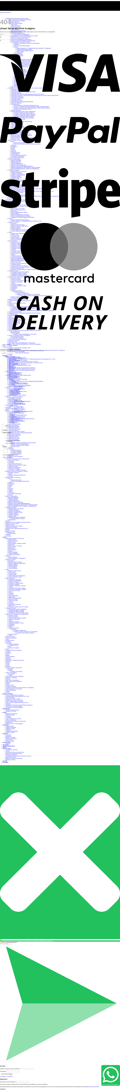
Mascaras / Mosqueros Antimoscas (16, 475)
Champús (8, 703)
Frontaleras (11, 449)
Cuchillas (8, 651)
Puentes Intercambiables (17, 420)
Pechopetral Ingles (18, 406)
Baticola (13, 422)
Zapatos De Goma (10, 524)
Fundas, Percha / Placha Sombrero (25, 633)
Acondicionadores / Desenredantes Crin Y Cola (17, 696)
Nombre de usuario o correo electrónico (10, 1068)
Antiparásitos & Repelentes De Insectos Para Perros (21, 418)
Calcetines (11, 594)
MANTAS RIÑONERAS (14, 501)
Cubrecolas (11, 462)
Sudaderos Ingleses (13, 513)
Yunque (7, 665)
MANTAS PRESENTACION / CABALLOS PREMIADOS (22, 506)
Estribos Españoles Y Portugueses (22, 385)
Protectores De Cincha (19, 404)
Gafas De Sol (11, 596)
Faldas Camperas (12, 634)
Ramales (8, 521)
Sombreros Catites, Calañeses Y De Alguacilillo (25, 631)
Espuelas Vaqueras (13, 564)
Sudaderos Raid (12, 516)
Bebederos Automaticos (11, 713)
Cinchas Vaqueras (18, 403)
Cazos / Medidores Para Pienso (13, 718)
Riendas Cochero (15, 446)
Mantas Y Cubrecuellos (11, 496)
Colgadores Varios (10, 728)
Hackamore (11, 492)
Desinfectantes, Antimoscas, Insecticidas (18, 384)
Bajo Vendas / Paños (13, 460)
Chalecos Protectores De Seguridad (14, 676)
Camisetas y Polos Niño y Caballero (17, 589)
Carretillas (8, 716)
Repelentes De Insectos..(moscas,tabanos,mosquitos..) (21, 367)
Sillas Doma (14, 24)
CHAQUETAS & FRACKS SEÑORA (17, 609)
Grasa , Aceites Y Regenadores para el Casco (19, 365)
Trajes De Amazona (13, 616)
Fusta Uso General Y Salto (15, 577)
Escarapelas (11, 674)
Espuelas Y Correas (10, 559)
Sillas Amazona (12, 366)
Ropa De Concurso (13, 599)
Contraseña (3, 1071)
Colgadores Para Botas (14, 554)
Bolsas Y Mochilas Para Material (14, 681)
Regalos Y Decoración (16, 671)
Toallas (10, 346)
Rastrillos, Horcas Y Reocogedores (14, 723)
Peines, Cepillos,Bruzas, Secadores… (15, 695)
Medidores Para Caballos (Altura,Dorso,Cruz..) (17, 528)
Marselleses (11, 625)
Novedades (8, 407)
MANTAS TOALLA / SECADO (15, 502)
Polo (9, 487)
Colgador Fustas (10, 726)
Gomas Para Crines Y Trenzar (13, 698)
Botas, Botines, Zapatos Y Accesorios (15, 538)
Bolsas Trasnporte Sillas (14, 378)
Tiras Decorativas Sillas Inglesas (19, 383)
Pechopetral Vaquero (19, 407)
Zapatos (10, 550)
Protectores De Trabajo (14, 468)
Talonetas (8, 661)
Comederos (8, 717)
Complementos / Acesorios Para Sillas (20, 42)
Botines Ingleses (12, 549)
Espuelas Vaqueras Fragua (15, 562)
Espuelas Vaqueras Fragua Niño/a (16, 563)
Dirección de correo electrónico (8, 1081)
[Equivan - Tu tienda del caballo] (5, 12)
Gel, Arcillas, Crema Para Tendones (14, 707)
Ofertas (7, 410)
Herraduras (8, 652)
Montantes (10, 455)
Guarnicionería (9, 405)
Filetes (10, 478)
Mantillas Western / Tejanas (18, 518)
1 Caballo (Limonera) (13, 644)
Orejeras (10, 473)
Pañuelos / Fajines (13, 615)
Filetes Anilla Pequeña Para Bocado (20, 481)
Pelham (10, 486)
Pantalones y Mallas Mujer (14, 580)
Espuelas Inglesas (12, 565)
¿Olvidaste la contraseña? (6, 1076)
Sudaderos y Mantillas (11, 507)
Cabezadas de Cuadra (14, 426)
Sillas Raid (11, 369)
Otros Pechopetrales (19, 412)
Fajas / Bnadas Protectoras (15, 463)
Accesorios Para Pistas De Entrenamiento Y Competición (20, 687)
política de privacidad (93, 1086)
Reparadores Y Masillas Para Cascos (15, 660)
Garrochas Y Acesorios (11, 677)
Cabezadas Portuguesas (14, 434)
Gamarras (10, 447)
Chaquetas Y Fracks (11, 608)
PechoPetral (14, 405)
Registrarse (3, 1089)
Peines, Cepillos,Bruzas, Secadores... (17, 364)
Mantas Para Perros (10, 759)
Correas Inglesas (12, 567)
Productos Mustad (10, 656)
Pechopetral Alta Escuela (20, 411)
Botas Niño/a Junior (13, 541)
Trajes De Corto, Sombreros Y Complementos (17, 614)
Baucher (10, 485)
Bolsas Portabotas (12, 552)
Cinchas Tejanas (18, 400)
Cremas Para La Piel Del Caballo (14, 706)
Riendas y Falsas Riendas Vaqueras (20, 445)
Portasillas (8, 730)
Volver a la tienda (10, 443)
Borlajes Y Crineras (10, 531)
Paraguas (8, 682)
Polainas (8, 555)
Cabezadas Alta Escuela (14, 429)
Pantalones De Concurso (14, 579)
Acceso (10, 1074)
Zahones (10, 354)
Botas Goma (11, 544)
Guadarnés (8, 387)
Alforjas (13, 421)
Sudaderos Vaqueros (13, 514)
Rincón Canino (7, 748)
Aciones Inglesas (15, 390)
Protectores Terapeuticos (14, 467)
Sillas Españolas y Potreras (18, 20)
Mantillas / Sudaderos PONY (15, 512)
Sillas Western (11, 368)
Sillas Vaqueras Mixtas (16, 23)
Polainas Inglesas (12, 557)
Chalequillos (11, 624)
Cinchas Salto (17, 399)
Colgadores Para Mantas (12, 731)
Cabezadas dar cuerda (14, 437)
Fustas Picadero (12, 574)
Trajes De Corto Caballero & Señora (17, 618)
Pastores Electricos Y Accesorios (16, 351)
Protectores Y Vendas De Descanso (17, 470)
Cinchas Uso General (19, 401)
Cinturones (11, 593)
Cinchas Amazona (18, 396)
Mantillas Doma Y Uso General (16, 508)
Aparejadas (11, 398)
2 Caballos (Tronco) (13, 645)
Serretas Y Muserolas (13, 440)
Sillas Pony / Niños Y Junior (15, 374)
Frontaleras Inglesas (16, 450)
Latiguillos (13, 381)
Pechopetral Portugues (19, 409)
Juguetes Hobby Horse (11, 408)
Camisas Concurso (13, 600)
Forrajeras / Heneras (11, 686)
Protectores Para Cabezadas (15, 456)
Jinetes (5, 537)
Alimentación (6, 708)
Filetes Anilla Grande (16, 480)
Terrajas (8, 664)
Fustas (7, 569)
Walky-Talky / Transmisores (12, 680)
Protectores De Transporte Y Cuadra (17, 465)
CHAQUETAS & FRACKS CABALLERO (18, 613)
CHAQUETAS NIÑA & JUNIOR (16, 611)
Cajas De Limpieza (10, 697)
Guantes (10, 592)
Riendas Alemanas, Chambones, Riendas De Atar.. (23, 442)
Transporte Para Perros (11, 754)
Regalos (10, 670)
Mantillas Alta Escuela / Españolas (16, 517)
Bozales (8, 529)
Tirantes (10, 620)
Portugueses (11, 483)
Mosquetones (11, 385)
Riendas (10, 441)
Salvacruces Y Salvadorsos (18, 417)
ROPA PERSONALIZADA (14, 598)
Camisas (10, 626)
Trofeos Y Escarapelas (11, 672)
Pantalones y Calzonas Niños (15, 583)
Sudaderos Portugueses (14, 511)
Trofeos (10, 675)
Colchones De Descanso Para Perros (17, 415)
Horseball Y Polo (10, 685)
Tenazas (8, 662)
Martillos (8, 655)
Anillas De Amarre (10, 715)
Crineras (10, 476)
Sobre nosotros (7, 4)
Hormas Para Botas (13, 553)
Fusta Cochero (12, 402)
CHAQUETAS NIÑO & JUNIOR (16, 610)
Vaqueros (10, 482)
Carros (7, 639)
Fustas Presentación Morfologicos (16, 575)
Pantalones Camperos (13, 584)
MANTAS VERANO (13, 498)
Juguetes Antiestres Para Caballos (14, 526)
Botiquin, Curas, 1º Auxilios (12, 523)
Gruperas (13, 416)
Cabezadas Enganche (13, 439)
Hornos (7, 654)
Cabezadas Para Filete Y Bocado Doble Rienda (20, 432)
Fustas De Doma (12, 573)
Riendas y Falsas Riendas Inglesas (20, 444)
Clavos (7, 649)
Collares (10, 413)
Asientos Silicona (15, 380)
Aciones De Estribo (16, 393)
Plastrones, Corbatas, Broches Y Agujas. (18, 606)
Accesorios (11, 397)
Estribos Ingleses (18, 386)
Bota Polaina (11, 548)
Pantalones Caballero (13, 582)
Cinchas (13, 395)
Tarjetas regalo (12, 533)
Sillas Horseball (12, 371)
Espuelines (11, 560)
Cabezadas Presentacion (14, 435)
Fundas (13, 414)
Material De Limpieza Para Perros (16, 416)
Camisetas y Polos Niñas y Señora (16, 588)
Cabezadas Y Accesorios (12, 425)
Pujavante (8, 657)
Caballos (5, 355)
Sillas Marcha (11, 370)
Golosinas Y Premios (11, 711)
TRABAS (8, 534)
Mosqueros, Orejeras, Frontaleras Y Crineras (17, 471)
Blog (4, 5)
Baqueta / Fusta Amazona (14, 570)
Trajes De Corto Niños (13, 619)
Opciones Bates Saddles (14, 424)
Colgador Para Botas (11, 727)
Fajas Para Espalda (13, 595)
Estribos (13, 384)
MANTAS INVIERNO (13, 497)
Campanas (11, 461)
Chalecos (10, 587)
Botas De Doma (12, 539)
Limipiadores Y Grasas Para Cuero (14, 700)
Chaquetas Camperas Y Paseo (16, 623)
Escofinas (8, 666)
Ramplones (8, 659)
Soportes (10, 406)
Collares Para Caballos (11, 527)
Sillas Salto (11, 365)
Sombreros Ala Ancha (13, 628)
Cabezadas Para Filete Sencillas (16, 431)
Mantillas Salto (12, 519)
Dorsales (10, 457)
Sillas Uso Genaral (15, 25)
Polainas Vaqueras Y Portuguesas (16, 558)
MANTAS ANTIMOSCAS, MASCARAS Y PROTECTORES (23, 504)
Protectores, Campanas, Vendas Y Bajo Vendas (17, 458)
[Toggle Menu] (3, 17)
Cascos (10, 355)
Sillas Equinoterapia (13, 376)
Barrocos (10, 495)
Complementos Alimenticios (12, 710)
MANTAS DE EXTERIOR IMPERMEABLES (19, 503)
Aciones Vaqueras (15, 391)
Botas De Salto (12, 542)
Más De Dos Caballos (13, 647)
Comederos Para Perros (12, 749)
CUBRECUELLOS (13, 499)
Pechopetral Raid (18, 410)
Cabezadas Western (13, 436)
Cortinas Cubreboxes (11, 720)
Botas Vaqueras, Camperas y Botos (17, 543)
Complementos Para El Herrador (14, 650)
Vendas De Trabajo (13, 466)
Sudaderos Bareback (13, 509)
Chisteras (10, 601)
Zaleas (13, 415)
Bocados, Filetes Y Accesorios (13, 477)
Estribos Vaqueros (18, 388)
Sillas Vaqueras (15, 22)
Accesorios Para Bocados (14, 493)
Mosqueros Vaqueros (13, 472)
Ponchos (8, 679)
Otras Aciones (14, 394)
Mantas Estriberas (15, 419)
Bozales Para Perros (11, 757)
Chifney (10, 491)
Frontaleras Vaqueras (16, 451)
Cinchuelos (8, 536)
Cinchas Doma (17, 398)
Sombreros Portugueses (20, 630)
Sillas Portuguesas (13, 364)
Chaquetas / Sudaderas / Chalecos (17, 585)
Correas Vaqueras (12, 568)
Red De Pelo (11, 605)
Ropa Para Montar (10, 578)
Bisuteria (10, 669)
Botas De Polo (11, 547)
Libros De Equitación (11, 690)
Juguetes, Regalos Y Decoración (14, 667)
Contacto (5, 6)
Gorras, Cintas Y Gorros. (14, 590)
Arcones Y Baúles (10, 732)
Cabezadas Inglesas (13, 430)
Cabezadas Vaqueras (13, 427)
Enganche (8, 396)
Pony (9, 646)
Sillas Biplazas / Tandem (14, 373)
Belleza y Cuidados (8, 693)
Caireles (10, 635)
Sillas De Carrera (12, 375)
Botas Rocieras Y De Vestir (15, 546)
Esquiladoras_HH (10, 532)
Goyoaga (10, 490)
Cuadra (5, 712)
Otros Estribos (17, 389)
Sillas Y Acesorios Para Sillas (13, 357)
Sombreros (14, 629)
